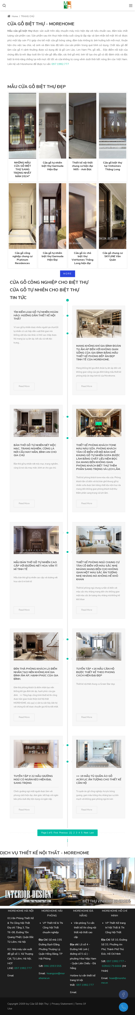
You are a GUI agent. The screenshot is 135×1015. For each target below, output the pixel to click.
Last (92, 832)
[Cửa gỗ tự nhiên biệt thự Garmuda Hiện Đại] (52, 126)
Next (86, 832)
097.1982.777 (60, 64)
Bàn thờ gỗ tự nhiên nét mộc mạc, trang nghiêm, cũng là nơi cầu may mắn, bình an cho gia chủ (35, 450)
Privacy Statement (62, 1004)
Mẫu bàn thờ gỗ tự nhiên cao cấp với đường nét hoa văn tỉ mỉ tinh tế (35, 565)
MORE (67, 273)
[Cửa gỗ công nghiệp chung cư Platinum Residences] (22, 216)
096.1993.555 (52, 966)
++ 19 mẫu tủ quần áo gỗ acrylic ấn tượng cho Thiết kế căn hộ (98, 779)
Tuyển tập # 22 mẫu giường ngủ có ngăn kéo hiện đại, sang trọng (33, 779)
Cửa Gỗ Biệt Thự (39, 1004)
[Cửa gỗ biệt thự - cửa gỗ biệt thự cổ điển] (67, 5)
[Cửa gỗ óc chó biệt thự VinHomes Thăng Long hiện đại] (82, 216)
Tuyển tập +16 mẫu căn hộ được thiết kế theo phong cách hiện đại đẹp (95, 672)
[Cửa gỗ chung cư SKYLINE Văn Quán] (112, 216)
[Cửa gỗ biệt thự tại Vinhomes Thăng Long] (112, 126)
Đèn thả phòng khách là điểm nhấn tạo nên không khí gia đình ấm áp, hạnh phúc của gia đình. (36, 674)
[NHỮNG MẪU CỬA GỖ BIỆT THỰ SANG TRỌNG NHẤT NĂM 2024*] (22, 126)
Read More (24, 386)
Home (14, 16)
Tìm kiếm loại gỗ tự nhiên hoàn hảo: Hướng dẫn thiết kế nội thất (36, 315)
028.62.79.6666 (112, 966)
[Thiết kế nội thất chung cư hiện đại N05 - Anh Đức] (82, 126)
